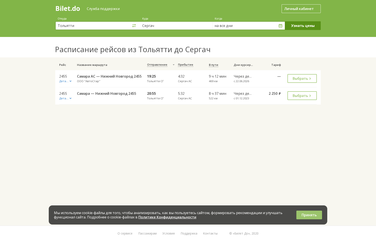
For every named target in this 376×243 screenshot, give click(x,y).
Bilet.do (67, 8)
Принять (309, 215)
